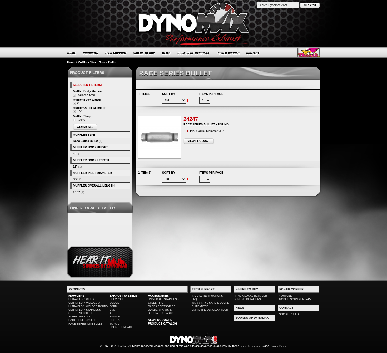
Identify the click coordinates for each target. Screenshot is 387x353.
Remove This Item (74, 95)
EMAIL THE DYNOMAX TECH (210, 309)
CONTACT (253, 53)
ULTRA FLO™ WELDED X (84, 302)
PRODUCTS (90, 53)
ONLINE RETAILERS (248, 299)
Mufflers (83, 62)
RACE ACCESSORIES (161, 306)
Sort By (168, 93)
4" (74, 153)
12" (75, 166)
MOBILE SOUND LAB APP (295, 299)
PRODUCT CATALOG (162, 323)
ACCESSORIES (158, 295)
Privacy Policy (278, 346)
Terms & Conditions (252, 346)
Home (71, 62)
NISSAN (115, 316)
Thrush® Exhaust (308, 52)
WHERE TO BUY (144, 53)
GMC (113, 309)
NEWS (166, 53)
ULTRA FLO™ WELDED (82, 299)
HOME (71, 53)
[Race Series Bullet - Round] (159, 137)
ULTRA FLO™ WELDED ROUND (88, 306)
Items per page (211, 93)
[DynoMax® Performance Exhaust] (193, 3)
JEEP (113, 313)
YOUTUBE (285, 295)
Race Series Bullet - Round (206, 124)
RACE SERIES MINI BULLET (86, 323)
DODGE (114, 302)
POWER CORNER (228, 53)
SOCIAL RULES (289, 314)
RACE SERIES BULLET (83, 319)
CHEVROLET (118, 299)
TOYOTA (115, 323)
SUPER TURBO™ (79, 316)
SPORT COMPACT (121, 327)
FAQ (194, 299)
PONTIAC (115, 319)
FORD (113, 306)
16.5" (76, 192)
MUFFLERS (76, 295)
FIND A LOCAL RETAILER (251, 295)
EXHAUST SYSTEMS (123, 295)
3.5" (75, 179)
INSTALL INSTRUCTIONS (207, 295)
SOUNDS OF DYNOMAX (193, 53)
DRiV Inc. (122, 346)
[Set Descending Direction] (187, 100)
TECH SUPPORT (116, 53)
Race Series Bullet (85, 141)
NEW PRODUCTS (160, 319)
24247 (190, 119)
